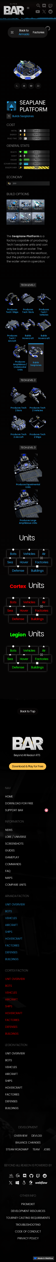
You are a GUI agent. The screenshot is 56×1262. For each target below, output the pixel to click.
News (8, 830)
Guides (9, 850)
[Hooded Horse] (11, 1176)
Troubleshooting (28, 1225)
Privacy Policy (28, 1238)
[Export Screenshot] (24, 86)
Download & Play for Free (27, 766)
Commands (13, 864)
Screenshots (14, 844)
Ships (8, 932)
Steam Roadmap (17, 1149)
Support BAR (14, 810)
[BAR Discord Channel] (24, 1176)
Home (9, 796)
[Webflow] (41, 1183)
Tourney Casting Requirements (28, 1218)
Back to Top (27, 711)
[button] (28, 8)
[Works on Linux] (24, 1183)
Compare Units (15, 885)
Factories (12, 945)
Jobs (47, 1149)
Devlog (36, 1136)
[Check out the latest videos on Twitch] (50, 6)
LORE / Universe (15, 837)
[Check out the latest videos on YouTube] (37, 12)
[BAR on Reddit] (44, 1176)
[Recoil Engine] (18, 1176)
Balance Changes (28, 1142)
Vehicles (11, 918)
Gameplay (12, 857)
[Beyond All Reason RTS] (14, 8)
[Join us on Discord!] (44, 6)
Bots (8, 911)
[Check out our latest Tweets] (44, 12)
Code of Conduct (28, 1231)
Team (36, 1149)
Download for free (19, 803)
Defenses (11, 952)
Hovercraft (13, 939)
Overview (20, 1136)
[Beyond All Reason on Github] (31, 1176)
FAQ (7, 871)
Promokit (28, 1204)
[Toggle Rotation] (17, 86)
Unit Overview (15, 904)
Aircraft (11, 925)
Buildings (11, 959)
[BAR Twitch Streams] (38, 1176)
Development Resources (28, 1211)
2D (38, 85)
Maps (8, 878)
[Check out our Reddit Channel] (50, 12)
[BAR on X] (10, 1183)
